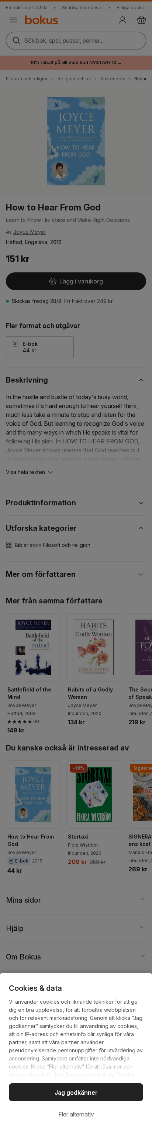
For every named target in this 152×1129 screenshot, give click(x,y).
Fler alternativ (76, 1114)
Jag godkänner (76, 1092)
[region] (76, 1051)
